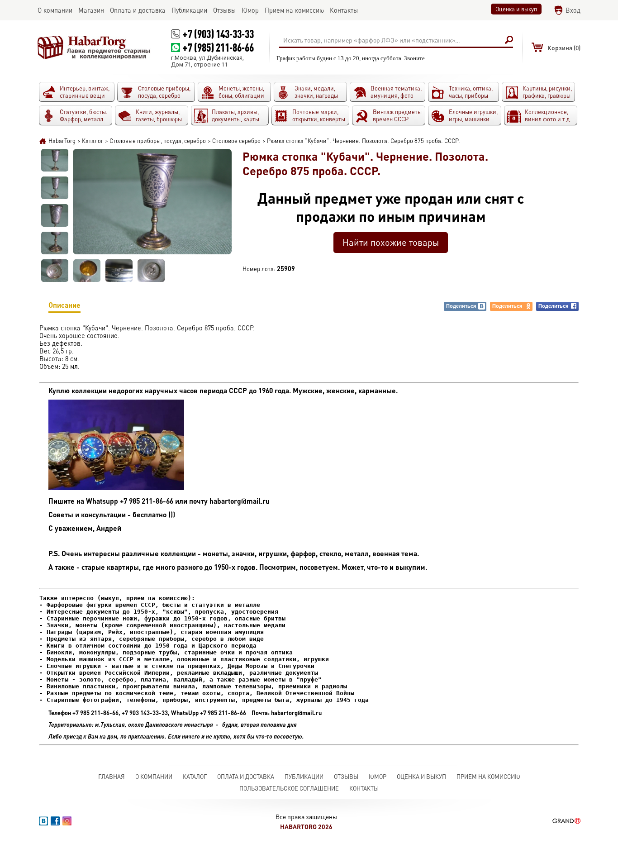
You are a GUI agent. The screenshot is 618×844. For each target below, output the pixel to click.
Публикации (304, 776)
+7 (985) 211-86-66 (218, 47)
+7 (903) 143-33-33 (218, 33)
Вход (573, 10)
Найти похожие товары (390, 242)
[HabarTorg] (94, 47)
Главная (111, 776)
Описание (64, 304)
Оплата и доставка (245, 776)
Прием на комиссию (488, 776)
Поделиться (461, 306)
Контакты (364, 788)
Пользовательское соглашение (289, 788)
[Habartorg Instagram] (66, 820)
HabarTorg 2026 (306, 826)
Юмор (377, 776)
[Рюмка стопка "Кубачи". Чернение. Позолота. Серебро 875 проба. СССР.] (54, 160)
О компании (153, 776)
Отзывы (346, 776)
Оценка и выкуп (516, 9)
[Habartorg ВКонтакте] (43, 820)
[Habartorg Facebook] (55, 820)
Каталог (195, 776)
